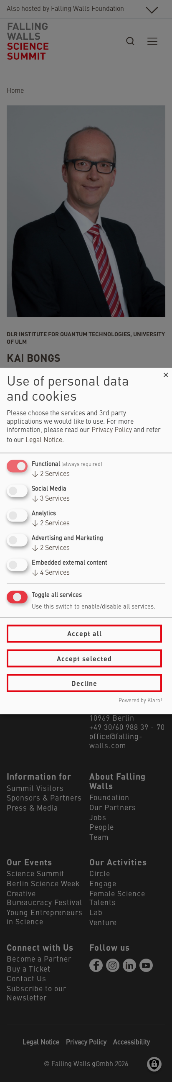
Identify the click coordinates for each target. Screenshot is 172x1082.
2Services (51, 474)
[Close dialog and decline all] (165, 373)
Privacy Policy (111, 430)
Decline (84, 682)
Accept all (84, 633)
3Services (51, 498)
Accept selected (84, 658)
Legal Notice (43, 440)
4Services (51, 573)
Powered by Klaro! (140, 700)
